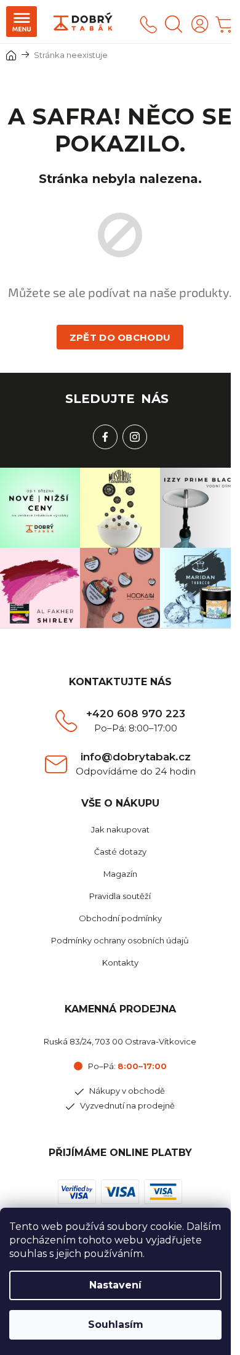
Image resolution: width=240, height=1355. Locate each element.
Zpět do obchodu (120, 337)
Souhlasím (115, 1324)
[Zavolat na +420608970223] (148, 24)
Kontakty (120, 962)
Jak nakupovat (120, 829)
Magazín (120, 874)
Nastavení (115, 1285)
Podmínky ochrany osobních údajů (120, 940)
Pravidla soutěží (120, 896)
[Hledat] (173, 24)
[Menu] (21, 21)
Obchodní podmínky (120, 918)
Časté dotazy (120, 852)
